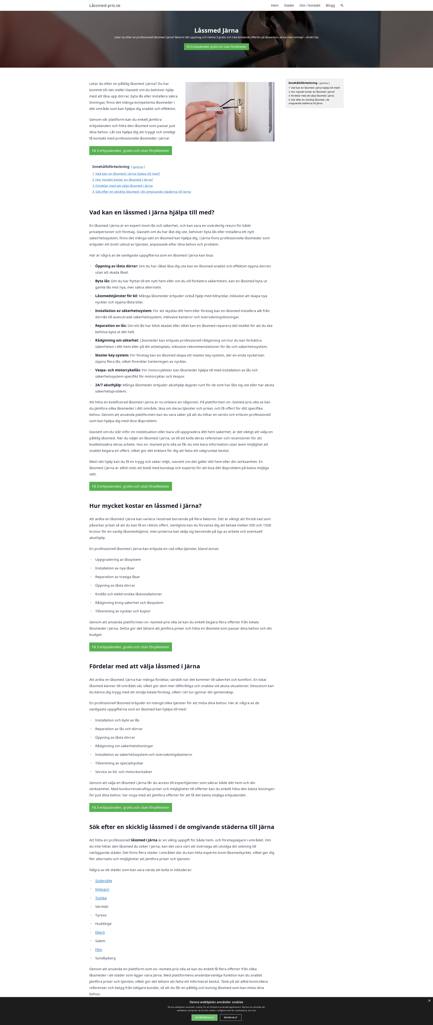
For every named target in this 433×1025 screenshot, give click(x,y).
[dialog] (216, 1011)
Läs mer (252, 1010)
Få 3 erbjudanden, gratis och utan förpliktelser (216, 47)
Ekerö (100, 932)
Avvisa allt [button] (230, 1017)
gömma (138, 167)
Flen (98, 949)
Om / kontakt (310, 5)
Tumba (101, 897)
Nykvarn (102, 889)
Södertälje (103, 880)
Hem (275, 5)
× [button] (429, 1000)
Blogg (330, 5)
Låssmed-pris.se (104, 5)
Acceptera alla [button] (204, 1017)
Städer (289, 5)
